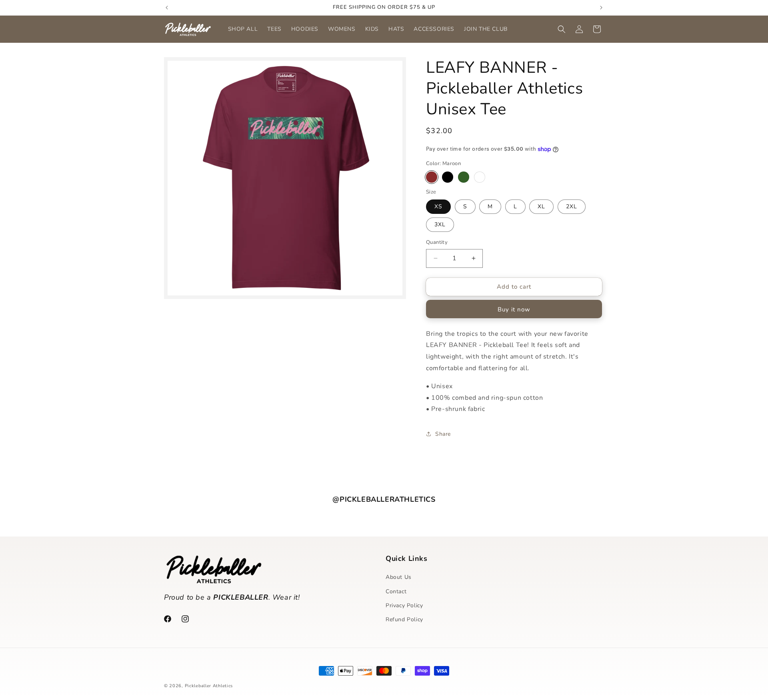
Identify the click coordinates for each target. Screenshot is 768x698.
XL (541, 206)
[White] (479, 177)
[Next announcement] (601, 7)
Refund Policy (404, 619)
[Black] (447, 177)
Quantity (437, 242)
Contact (396, 591)
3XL (440, 224)
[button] (561, 29)
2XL (571, 206)
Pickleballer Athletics (209, 686)
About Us (399, 577)
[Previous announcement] (167, 7)
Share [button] (443, 434)
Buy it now (514, 309)
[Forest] (463, 177)
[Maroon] (431, 177)
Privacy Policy (404, 605)
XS (438, 206)
